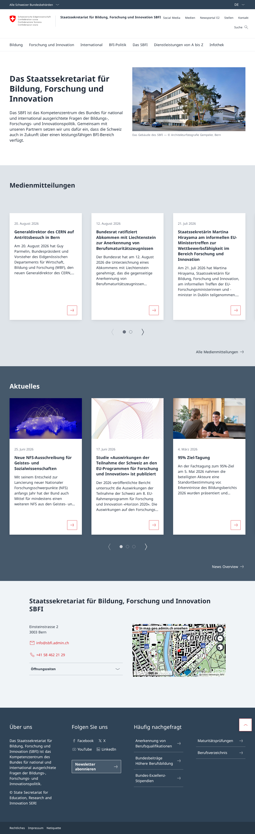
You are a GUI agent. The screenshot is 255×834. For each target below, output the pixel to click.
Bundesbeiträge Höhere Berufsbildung (154, 761)
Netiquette (54, 828)
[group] (46, 266)
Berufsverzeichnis (212, 752)
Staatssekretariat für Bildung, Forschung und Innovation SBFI (110, 17)
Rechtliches (17, 828)
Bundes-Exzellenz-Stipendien (150, 778)
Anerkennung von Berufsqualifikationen (153, 743)
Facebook (85, 740)
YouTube (84, 749)
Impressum (35, 828)
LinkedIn (109, 749)
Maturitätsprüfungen (215, 740)
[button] (16, 44)
